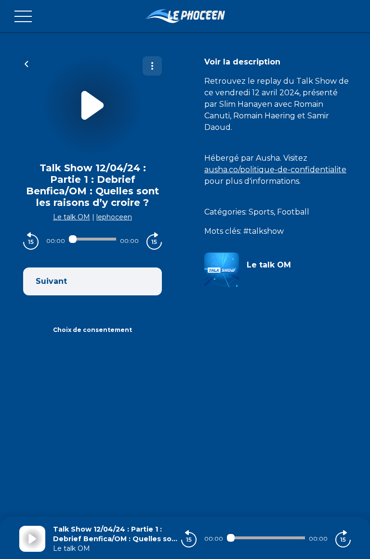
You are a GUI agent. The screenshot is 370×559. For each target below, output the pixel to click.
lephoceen (114, 217)
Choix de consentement (92, 329)
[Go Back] (26, 63)
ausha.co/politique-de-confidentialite (275, 169)
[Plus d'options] (152, 66)
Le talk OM (71, 217)
